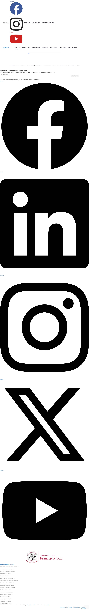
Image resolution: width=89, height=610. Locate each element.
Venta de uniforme (19, 49)
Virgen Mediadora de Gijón (5, 573)
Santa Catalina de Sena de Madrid (7, 578)
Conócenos (17, 47)
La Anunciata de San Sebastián (6, 592)
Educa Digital (46, 605)
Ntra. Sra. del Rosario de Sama (6, 589)
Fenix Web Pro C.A (31, 605)
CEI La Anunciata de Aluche (6, 603)
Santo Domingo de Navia (5, 596)
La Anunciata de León (4, 576)
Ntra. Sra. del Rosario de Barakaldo (7, 571)
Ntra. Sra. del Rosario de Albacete (7, 569)
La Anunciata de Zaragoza (5, 601)
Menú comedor (36, 22)
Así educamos (26, 47)
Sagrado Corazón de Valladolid (6, 594)
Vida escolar (36, 47)
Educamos (27, 22)
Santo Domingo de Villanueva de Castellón (9, 580)
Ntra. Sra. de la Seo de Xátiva (6, 599)
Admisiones (45, 47)
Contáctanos (54, 47)
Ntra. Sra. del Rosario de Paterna (7, 585)
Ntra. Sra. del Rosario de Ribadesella (7, 587)
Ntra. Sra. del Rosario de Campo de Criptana (9, 566)
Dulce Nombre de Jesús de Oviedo (7, 582)
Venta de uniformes (48, 22)
